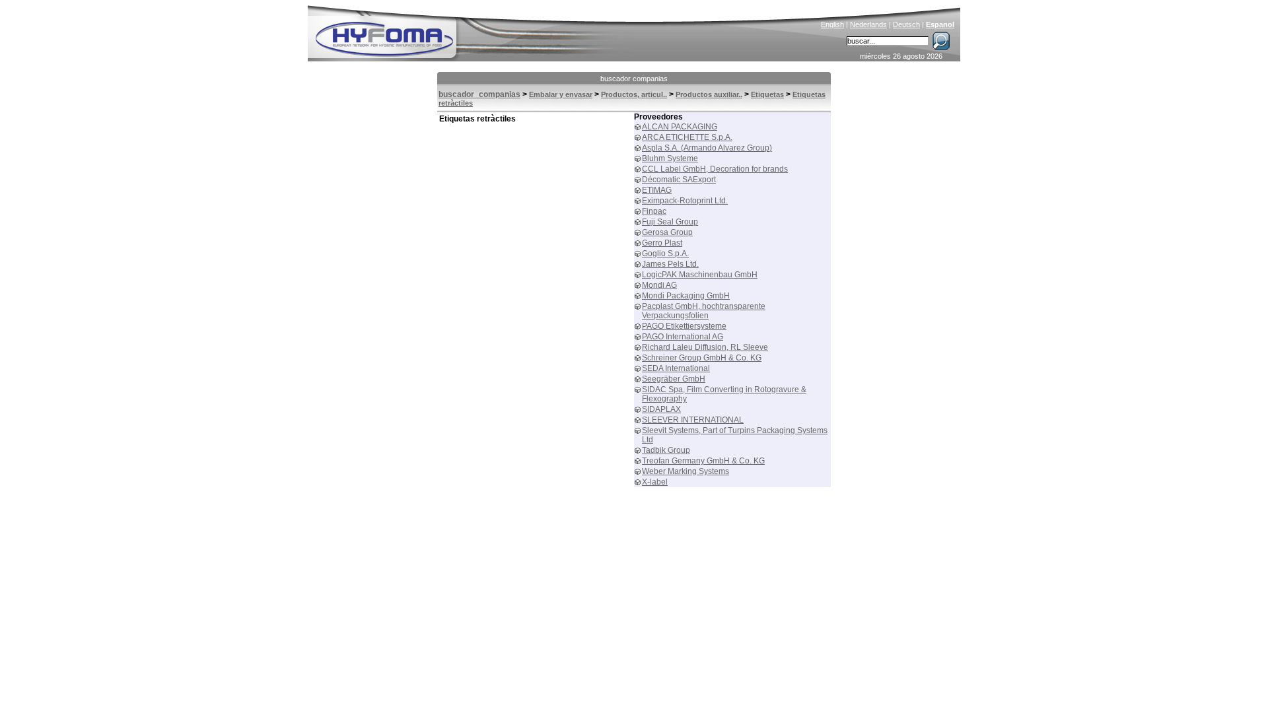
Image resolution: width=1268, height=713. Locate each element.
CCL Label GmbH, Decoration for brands (715, 169)
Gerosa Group (667, 232)
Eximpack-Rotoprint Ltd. (685, 200)
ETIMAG (657, 190)
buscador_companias (479, 94)
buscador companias (634, 79)
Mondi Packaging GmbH (686, 295)
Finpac (654, 211)
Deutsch (906, 24)
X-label (655, 482)
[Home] (473, 30)
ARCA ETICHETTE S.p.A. (687, 137)
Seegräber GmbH (673, 379)
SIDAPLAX (661, 409)
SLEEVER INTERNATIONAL (693, 419)
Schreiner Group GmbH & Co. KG (701, 357)
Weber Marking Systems (685, 471)
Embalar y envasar (560, 94)
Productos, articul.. (634, 94)
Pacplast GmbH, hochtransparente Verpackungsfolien (703, 311)
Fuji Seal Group (670, 221)
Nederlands (868, 24)
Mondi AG (659, 285)
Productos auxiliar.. (709, 94)
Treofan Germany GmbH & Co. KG (703, 460)
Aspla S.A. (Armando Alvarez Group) (707, 148)
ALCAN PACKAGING (679, 126)
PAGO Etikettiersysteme (684, 326)
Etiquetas (767, 94)
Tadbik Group (666, 450)
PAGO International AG (682, 336)
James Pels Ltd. (670, 264)
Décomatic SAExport (679, 179)
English (832, 24)
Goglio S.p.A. (665, 253)
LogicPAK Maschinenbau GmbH (699, 274)
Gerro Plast (662, 243)
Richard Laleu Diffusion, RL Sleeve (705, 347)
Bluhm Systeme (670, 158)
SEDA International (676, 368)
